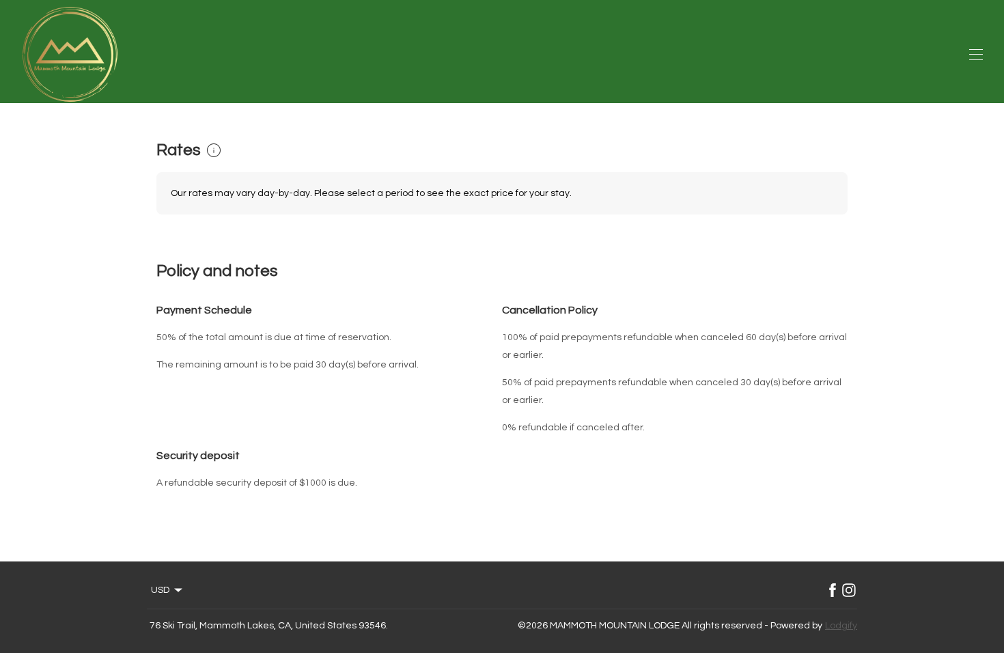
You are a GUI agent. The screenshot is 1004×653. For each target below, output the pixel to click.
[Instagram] (849, 590)
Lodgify (841, 625)
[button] (214, 150)
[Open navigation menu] (976, 54)
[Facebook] (832, 590)
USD (160, 590)
